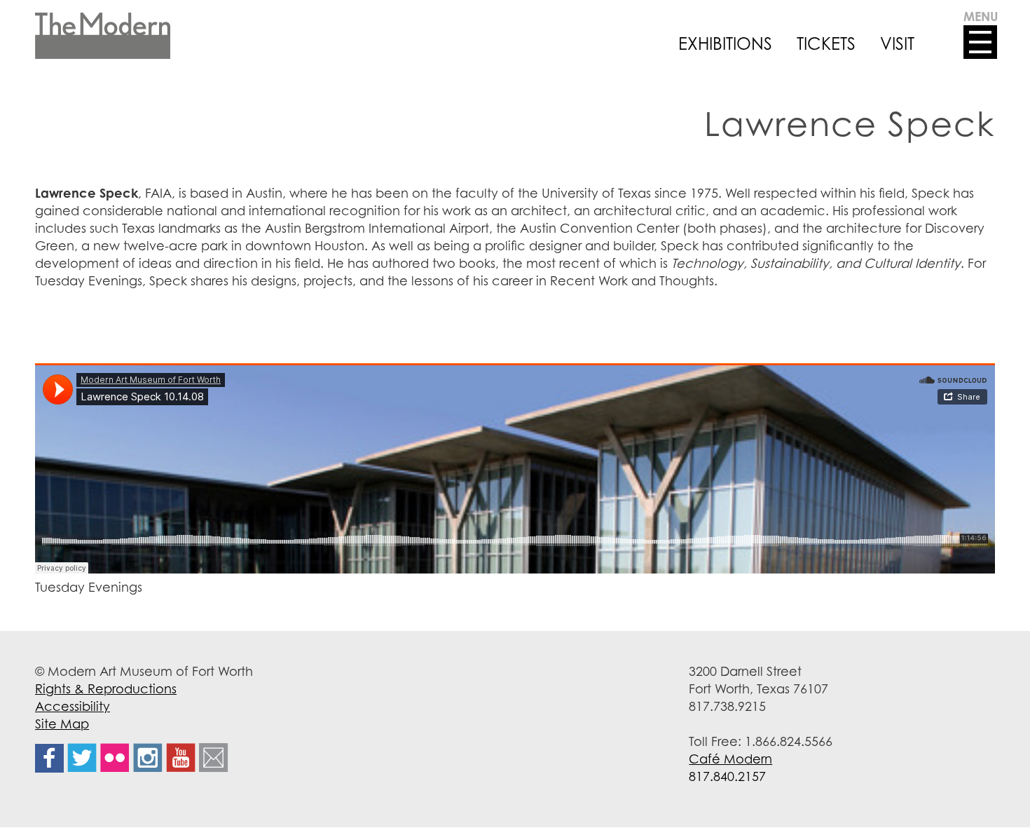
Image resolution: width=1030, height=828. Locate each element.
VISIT (897, 43)
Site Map (62, 723)
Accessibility (72, 706)
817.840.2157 (727, 776)
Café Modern (730, 758)
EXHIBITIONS (725, 43)
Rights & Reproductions (106, 688)
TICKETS (826, 43)
